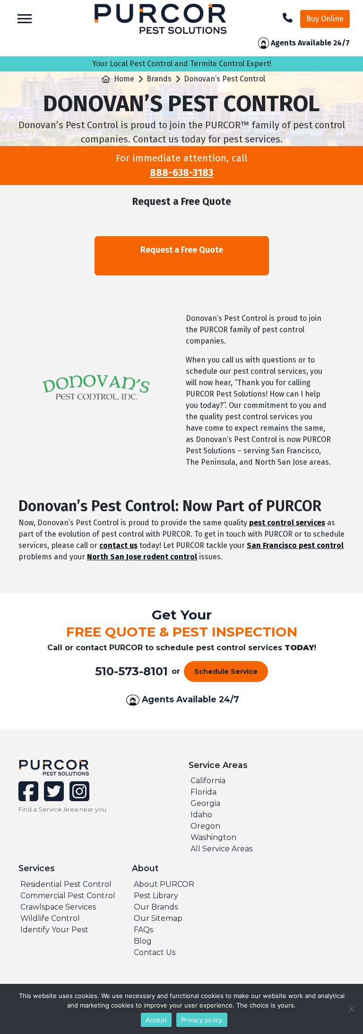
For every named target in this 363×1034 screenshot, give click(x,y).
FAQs (143, 929)
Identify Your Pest (54, 929)
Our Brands (156, 906)
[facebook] (29, 797)
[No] (351, 1009)
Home (124, 78)
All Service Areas (221, 848)
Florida (203, 791)
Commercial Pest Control (67, 895)
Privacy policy (202, 1020)
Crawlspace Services (58, 906)
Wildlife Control (50, 918)
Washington (213, 837)
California (207, 780)
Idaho (201, 814)
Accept (156, 1020)
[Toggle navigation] (24, 18)
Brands (159, 78)
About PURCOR (164, 884)
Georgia (205, 803)
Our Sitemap (158, 918)
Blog (143, 941)
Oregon (205, 826)
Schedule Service (226, 671)
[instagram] (77, 797)
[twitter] (53, 797)
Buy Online (325, 18)
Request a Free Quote (181, 250)
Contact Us (154, 952)
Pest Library (156, 895)
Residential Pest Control (66, 884)
